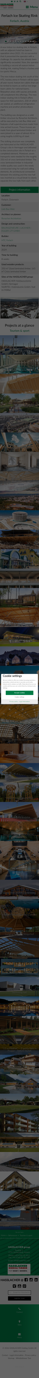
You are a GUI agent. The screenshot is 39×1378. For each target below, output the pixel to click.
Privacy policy (13, 701)
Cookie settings (19, 697)
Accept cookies (19, 693)
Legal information (24, 701)
